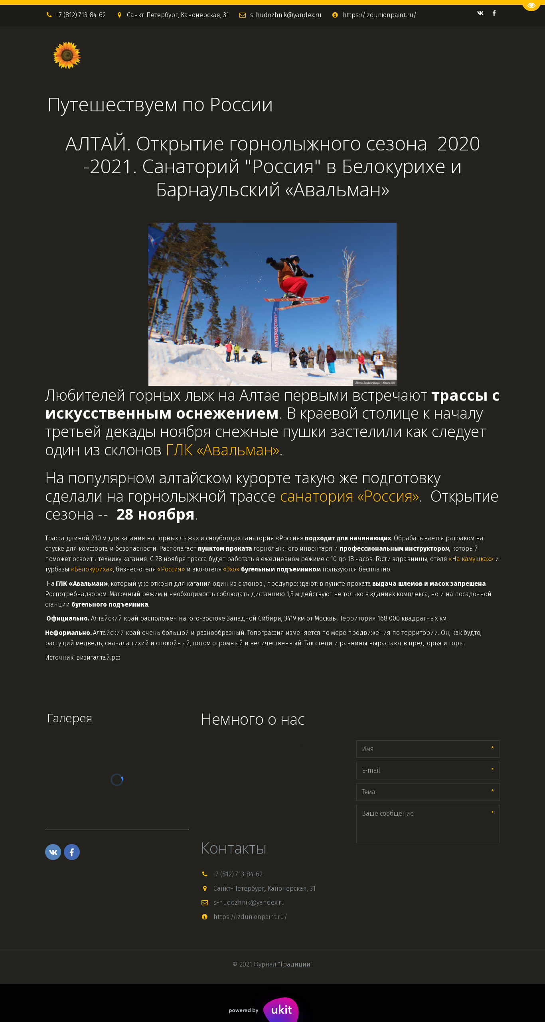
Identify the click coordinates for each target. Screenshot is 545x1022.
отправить (381, 863)
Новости (321, 55)
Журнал (281, 55)
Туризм (390, 55)
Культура (357, 55)
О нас (418, 55)
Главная (248, 55)
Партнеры (455, 55)
